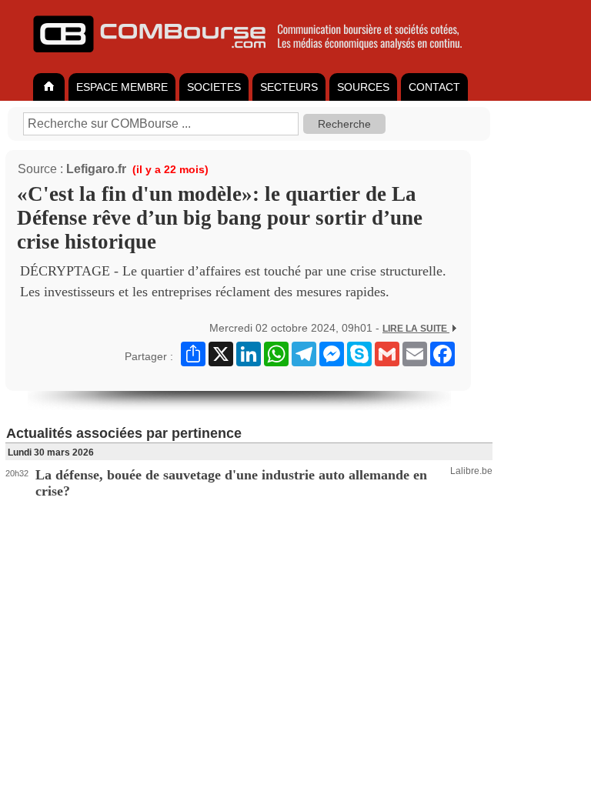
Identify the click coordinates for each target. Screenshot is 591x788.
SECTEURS (289, 87)
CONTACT (434, 87)
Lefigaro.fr (96, 168)
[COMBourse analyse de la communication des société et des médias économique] (258, 58)
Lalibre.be (471, 471)
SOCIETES (214, 87)
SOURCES (363, 87)
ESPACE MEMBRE (122, 87)
